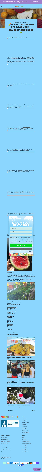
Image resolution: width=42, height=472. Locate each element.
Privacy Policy (28, 241)
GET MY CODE (21, 245)
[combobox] (12, 235)
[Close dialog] (32, 216)
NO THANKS (21, 249)
